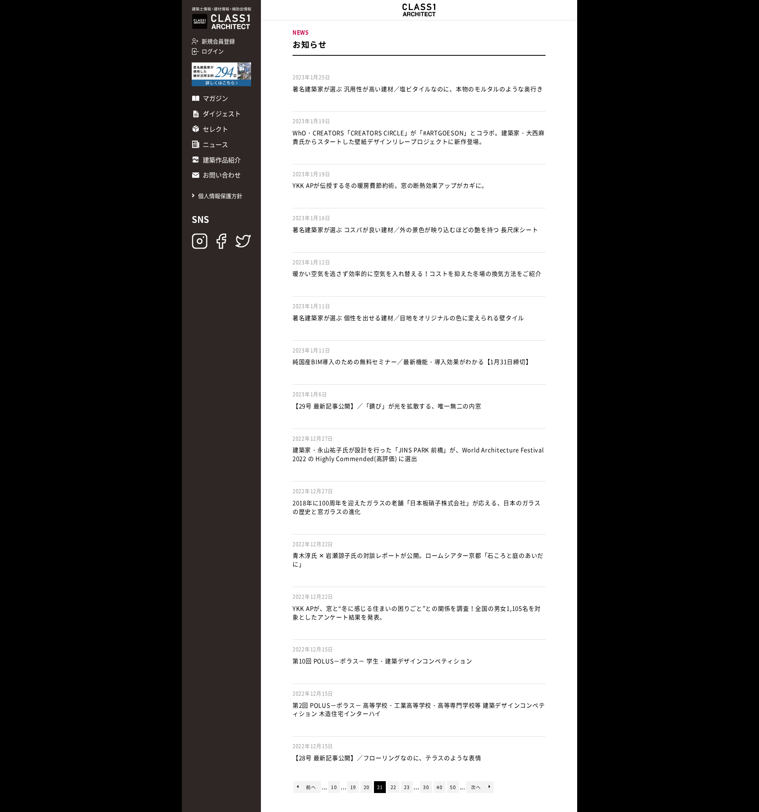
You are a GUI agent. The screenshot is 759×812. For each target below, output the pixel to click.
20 (367, 787)
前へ (311, 787)
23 (407, 787)
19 (353, 787)
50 (453, 787)
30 (426, 787)
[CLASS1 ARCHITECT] (419, 10)
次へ (476, 787)
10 (334, 787)
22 (393, 787)
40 (439, 787)
